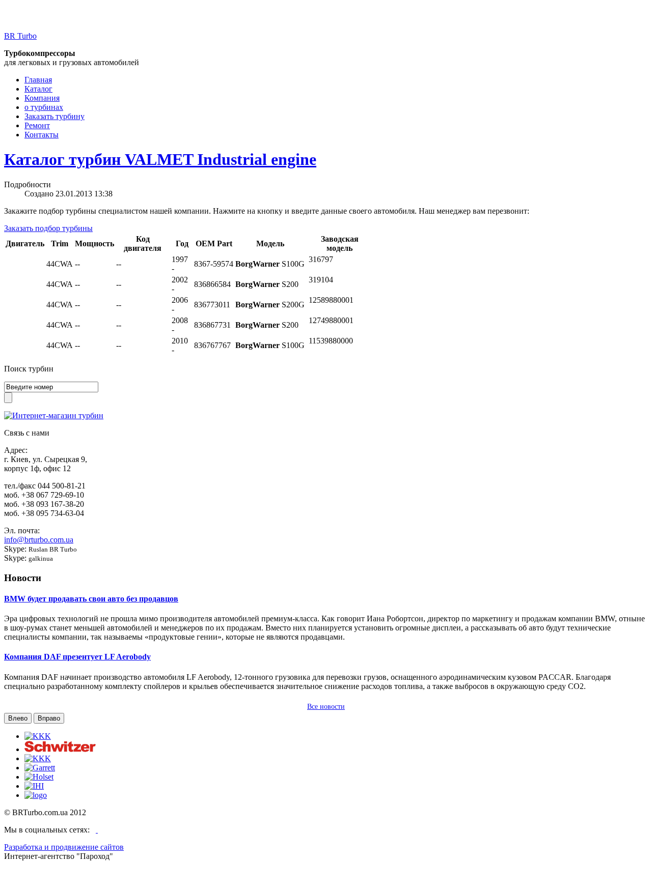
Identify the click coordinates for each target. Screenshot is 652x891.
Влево (18, 718)
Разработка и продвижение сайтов (64, 847)
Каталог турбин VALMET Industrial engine (160, 159)
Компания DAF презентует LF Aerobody (77, 656)
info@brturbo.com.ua (38, 539)
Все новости (326, 706)
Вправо (49, 718)
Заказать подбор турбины (48, 228)
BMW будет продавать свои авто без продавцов (91, 598)
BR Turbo (20, 36)
